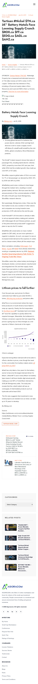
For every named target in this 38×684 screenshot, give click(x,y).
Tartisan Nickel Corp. (10, 424)
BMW (16, 249)
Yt (20, 611)
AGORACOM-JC (12, 15)
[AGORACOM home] (11, 5)
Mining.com (8, 121)
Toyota (9, 249)
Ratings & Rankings (8, 638)
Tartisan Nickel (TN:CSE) (18, 76)
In (16, 611)
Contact (4, 657)
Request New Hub (7, 631)
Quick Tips (5, 635)
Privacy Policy (6, 676)
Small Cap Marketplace (9, 625)
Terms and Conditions (8, 679)
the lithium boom (9, 311)
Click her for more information (18, 91)
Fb (8, 611)
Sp (12, 611)
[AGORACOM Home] (12, 586)
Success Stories (7, 650)
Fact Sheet (5, 101)
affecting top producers (15, 298)
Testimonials (6, 654)
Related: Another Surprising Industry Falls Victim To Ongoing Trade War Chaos (18, 254)
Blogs (3, 669)
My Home (5, 621)
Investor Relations (7, 647)
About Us (5, 666)
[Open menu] (34, 4)
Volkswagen (24, 246)
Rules (3, 672)
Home (3, 64)
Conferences (6, 628)
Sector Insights (6, 17)
